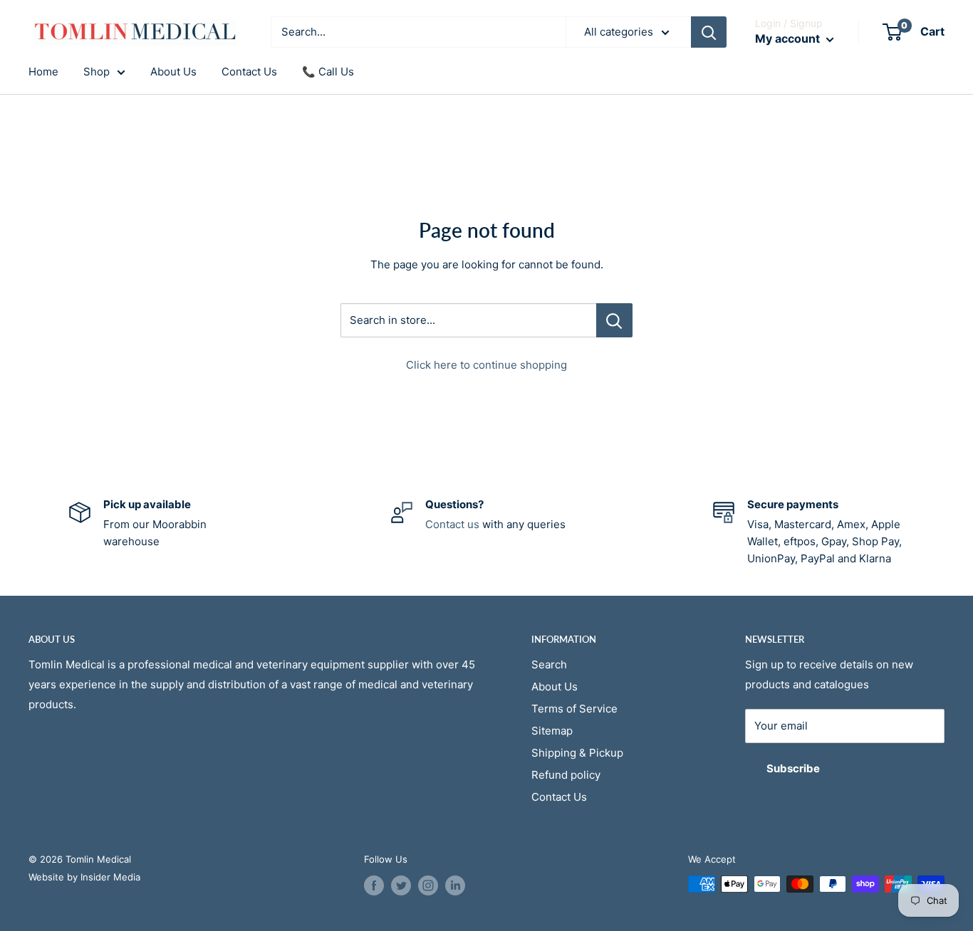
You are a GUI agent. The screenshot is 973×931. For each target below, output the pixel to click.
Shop (96, 71)
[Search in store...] (614, 320)
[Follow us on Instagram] (428, 885)
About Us (173, 71)
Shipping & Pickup (577, 752)
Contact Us (249, 71)
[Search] (709, 32)
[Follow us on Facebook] (374, 885)
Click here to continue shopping (486, 365)
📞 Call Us (328, 71)
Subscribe (793, 768)
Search (549, 664)
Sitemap (552, 730)
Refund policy (565, 775)
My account (789, 38)
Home (43, 71)
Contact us (452, 524)
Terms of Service (574, 708)
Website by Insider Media (84, 877)
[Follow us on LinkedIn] (455, 885)
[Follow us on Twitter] (401, 885)
